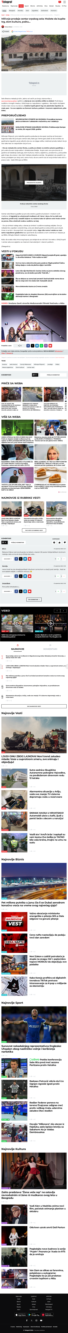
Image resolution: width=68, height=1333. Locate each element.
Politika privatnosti (46, 1326)
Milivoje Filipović (39, 364)
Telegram (9, 353)
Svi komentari (34, 599)
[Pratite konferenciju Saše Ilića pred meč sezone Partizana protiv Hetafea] (14, 1068)
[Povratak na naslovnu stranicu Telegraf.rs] (6, 2)
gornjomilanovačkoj (9, 101)
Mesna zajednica (7, 367)
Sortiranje (56, 539)
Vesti (2, 15)
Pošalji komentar (53, 375)
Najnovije (11, 713)
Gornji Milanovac (25, 364)
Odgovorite (7, 559)
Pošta (57, 364)
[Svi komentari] (54, 542)
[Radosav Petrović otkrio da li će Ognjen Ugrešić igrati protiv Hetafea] (14, 1089)
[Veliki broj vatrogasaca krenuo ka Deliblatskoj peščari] (17, 623)
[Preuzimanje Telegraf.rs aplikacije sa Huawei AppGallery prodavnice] (47, 1315)
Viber (3, 353)
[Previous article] (1, 666)
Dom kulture (20, 367)
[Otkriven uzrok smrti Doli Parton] (14, 1235)
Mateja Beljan (8, 27)
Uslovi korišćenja (59, 357)
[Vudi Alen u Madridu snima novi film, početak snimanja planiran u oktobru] (14, 1214)
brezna (4, 364)
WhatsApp (58, 351)
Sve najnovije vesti (34, 706)
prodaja (50, 364)
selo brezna (13, 364)
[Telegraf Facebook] (27, 1320)
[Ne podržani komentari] (65, 542)
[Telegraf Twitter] (31, 1320)
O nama (13, 1326)
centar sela (30, 367)
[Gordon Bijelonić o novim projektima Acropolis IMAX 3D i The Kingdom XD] (51, 623)
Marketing (19, 1326)
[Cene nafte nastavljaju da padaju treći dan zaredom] (14, 943)
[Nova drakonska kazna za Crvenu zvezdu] (7, 288)
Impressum (26, 1326)
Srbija (7, 15)
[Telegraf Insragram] (36, 1320)
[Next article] (66, 666)
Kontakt (55, 1326)
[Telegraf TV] (41, 1320)
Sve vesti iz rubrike (34, 530)
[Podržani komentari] (59, 542)
